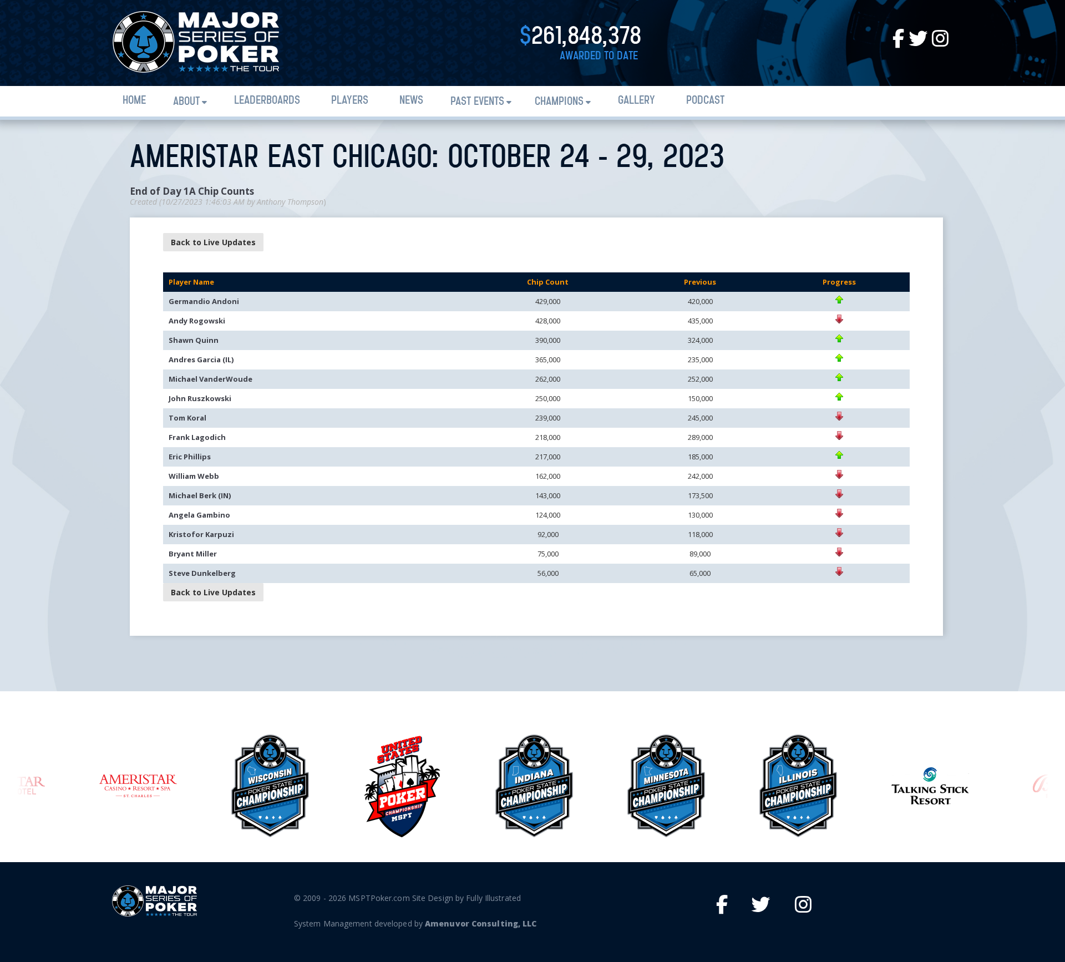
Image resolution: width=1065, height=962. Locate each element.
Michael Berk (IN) (200, 495)
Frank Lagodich (197, 437)
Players (349, 100)
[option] (138, 785)
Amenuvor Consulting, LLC (480, 923)
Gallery (636, 100)
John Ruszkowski (200, 398)
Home (134, 100)
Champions (559, 101)
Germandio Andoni (204, 301)
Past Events (477, 101)
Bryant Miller (193, 554)
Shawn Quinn (194, 340)
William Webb (194, 476)
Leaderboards (267, 100)
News (411, 100)
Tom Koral (187, 418)
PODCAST (705, 100)
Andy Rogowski (197, 321)
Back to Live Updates (213, 242)
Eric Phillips (190, 457)
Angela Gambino (199, 515)
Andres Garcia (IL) (201, 359)
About (186, 101)
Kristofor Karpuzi (201, 534)
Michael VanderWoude (210, 379)
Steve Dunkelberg (202, 573)
